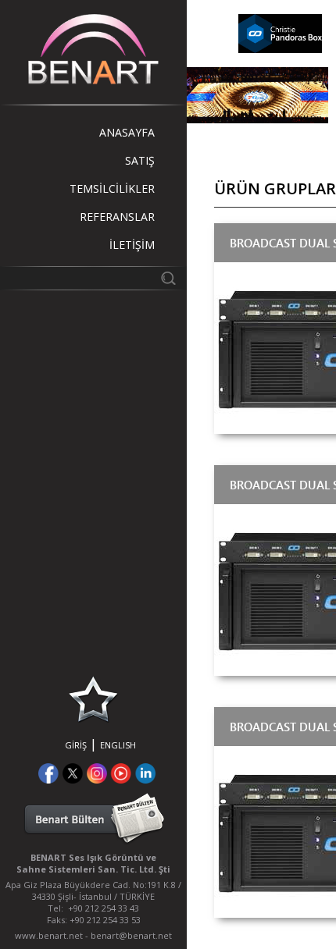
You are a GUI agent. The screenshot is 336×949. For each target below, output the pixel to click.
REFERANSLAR (117, 216)
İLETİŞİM (132, 244)
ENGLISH (118, 745)
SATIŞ (140, 160)
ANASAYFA (127, 132)
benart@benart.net (131, 935)
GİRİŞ (76, 745)
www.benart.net (49, 935)
